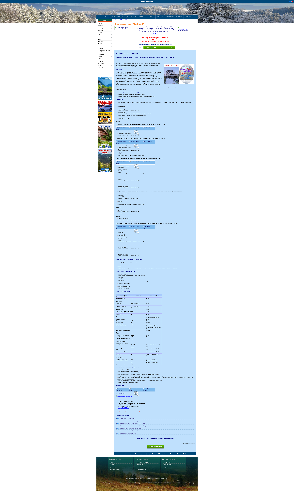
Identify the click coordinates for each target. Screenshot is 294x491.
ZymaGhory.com (147, 2)
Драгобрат (148, 453)
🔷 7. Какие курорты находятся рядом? (127, 433)
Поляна (100, 56)
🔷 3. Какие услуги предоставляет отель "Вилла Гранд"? (131, 423)
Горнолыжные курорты (143, 462)
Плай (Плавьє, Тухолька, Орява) (105, 51)
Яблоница (100, 67)
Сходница (142, 453)
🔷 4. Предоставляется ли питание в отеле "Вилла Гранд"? (132, 426)
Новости (179, 17)
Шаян (99, 65)
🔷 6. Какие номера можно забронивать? (127, 430)
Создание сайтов (167, 467)
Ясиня (99, 72)
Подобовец (173, 453)
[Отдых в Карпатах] (147, 11)
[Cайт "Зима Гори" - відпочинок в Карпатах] (292, 1)
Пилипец (166, 453)
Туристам (160, 17)
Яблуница (160, 453)
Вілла (127, 20)
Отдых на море (167, 462)
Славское (179, 453)
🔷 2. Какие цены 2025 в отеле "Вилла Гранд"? (129, 421)
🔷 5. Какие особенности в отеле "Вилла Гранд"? (129, 428)
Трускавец (101, 63)
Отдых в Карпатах (129, 453)
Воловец (100, 28)
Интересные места (142, 467)
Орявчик (100, 46)
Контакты (188, 17)
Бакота (100, 23)
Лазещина (100, 37)
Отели (123, 20)
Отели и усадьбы (123, 17)
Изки (99, 34)
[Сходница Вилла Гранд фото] (155, 390)
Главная (105, 17)
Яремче (100, 70)
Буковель (154, 453)
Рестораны (143, 17)
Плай (184, 453)
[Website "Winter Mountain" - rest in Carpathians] (290, 1)
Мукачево (100, 43)
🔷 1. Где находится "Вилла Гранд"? (126, 418)
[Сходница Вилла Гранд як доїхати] (124, 396)
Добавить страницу (115, 469)
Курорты (134, 17)
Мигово (100, 39)
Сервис (151, 17)
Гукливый (100, 30)
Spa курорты (140, 464)
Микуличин (101, 41)
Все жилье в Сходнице (155, 446)
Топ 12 (113, 17)
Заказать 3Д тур (167, 464)
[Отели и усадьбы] (286, 1)
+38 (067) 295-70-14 (123, 408)
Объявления (170, 17)
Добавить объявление (115, 467)
